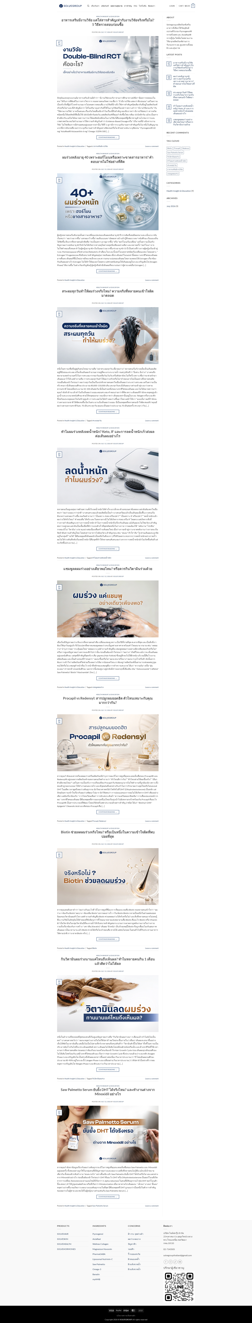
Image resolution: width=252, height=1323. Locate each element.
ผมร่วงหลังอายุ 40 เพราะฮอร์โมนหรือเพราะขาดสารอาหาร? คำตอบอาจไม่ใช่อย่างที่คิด (184, 81)
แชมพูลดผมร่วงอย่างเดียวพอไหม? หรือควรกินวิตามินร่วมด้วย (107, 569)
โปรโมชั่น (142, 6)
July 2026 (171, 206)
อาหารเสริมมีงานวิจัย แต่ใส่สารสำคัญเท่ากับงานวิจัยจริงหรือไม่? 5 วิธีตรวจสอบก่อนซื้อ (183, 66)
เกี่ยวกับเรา (95, 6)
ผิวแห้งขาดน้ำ (134, 1264)
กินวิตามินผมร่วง (98, 1079)
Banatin (96, 1274)
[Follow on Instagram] (170, 1262)
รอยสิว (131, 1249)
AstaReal (97, 1239)
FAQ (135, 6)
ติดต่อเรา (151, 6)
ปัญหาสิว (132, 1244)
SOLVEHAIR (62, 1234)
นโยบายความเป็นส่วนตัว (126, 1316)
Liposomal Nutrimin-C (103, 1259)
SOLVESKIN (62, 1239)
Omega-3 (97, 1269)
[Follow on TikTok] (175, 1262)
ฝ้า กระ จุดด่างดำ (135, 1234)
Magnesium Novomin (102, 1249)
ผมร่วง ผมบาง (134, 1239)
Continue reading (108, 137)
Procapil (95, 821)
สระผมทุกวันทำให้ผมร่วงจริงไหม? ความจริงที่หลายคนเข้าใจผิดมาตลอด (183, 96)
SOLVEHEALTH (64, 1244)
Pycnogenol (98, 1234)
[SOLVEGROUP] (70, 6)
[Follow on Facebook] (166, 1262)
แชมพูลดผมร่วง (98, 687)
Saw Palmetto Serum (100, 1206)
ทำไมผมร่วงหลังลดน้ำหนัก (101, 558)
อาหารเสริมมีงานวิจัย (100, 146)
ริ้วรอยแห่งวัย (134, 1254)
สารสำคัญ (128, 6)
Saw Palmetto (99, 1264)
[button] (172, 6)
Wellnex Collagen (100, 1244)
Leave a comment (152, 146)
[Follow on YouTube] (180, 1262)
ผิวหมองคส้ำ (134, 1259)
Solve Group (118, 32)
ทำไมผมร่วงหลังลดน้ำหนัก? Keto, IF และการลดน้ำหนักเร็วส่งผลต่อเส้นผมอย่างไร (183, 110)
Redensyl (102, 821)
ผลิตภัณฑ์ (105, 6)
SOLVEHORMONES (66, 1249)
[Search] (88, 5)
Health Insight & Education (107, 16)
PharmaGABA (99, 1254)
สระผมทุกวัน (97, 421)
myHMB (96, 1279)
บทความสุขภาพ (116, 6)
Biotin (94, 948)
